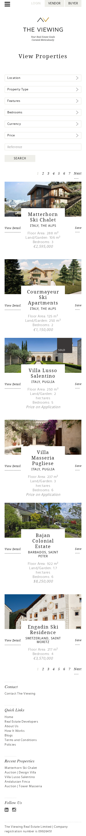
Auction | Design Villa (20, 772)
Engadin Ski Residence (43, 629)
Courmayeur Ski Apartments (43, 297)
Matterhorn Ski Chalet (43, 217)
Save (78, 228)
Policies (10, 744)
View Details (13, 228)
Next (77, 173)
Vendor (54, 3)
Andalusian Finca (17, 781)
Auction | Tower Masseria (23, 786)
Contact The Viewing (20, 693)
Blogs (9, 735)
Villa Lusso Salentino (43, 373)
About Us (11, 726)
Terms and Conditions (21, 740)
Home (9, 717)
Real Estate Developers (21, 721)
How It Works (15, 731)
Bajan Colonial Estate (43, 540)
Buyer (73, 3)
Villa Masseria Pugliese (43, 457)
